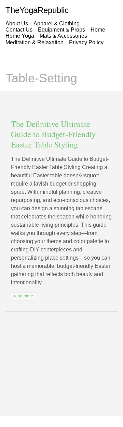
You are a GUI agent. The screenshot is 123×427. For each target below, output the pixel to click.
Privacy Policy (86, 42)
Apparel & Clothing (56, 23)
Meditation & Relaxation (34, 42)
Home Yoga (19, 36)
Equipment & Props (61, 30)
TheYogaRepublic (37, 10)
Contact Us (18, 30)
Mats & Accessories (63, 36)
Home (98, 30)
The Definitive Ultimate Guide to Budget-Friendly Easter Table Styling (53, 134)
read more (23, 296)
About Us (16, 23)
